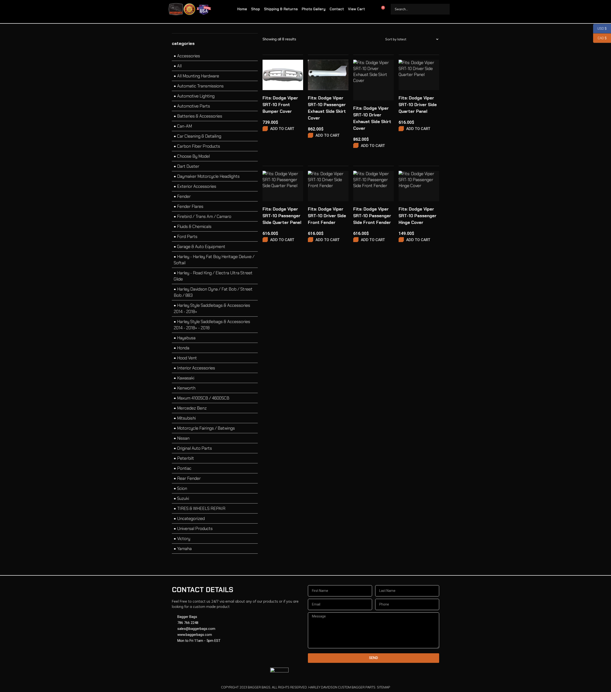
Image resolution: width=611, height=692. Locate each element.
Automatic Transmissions (200, 86)
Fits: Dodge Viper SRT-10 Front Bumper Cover (280, 104)
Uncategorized (191, 518)
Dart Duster (188, 166)
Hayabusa (186, 338)
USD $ (600, 28)
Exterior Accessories (196, 186)
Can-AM (184, 126)
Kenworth (186, 388)
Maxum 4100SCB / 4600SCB (203, 398)
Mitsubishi (186, 418)
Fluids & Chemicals (194, 226)
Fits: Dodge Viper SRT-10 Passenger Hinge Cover (418, 215)
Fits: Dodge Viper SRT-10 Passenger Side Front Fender (372, 215)
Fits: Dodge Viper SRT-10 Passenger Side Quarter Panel (282, 215)
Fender (184, 196)
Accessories (188, 56)
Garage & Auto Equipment (201, 246)
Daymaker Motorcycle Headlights (208, 176)
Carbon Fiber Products (198, 146)
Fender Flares (190, 206)
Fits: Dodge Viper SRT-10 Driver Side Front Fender (327, 215)
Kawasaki (185, 378)
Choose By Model (193, 156)
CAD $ (600, 38)
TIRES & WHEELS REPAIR (201, 508)
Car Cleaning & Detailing (199, 136)
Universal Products (195, 528)
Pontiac (184, 468)
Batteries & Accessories (199, 116)
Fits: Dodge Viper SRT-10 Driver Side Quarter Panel (418, 104)
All (179, 66)
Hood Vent (187, 358)
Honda (183, 348)
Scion (182, 488)
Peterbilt (185, 458)
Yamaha (184, 548)
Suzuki (183, 498)
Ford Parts (187, 236)
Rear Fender (189, 478)
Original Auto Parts (194, 448)
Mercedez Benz (192, 408)
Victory (183, 538)
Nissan (183, 438)
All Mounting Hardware (198, 76)
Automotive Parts (193, 106)
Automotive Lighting (196, 96)
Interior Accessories (196, 368)
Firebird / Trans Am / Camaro (204, 216)
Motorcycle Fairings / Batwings (206, 428)
